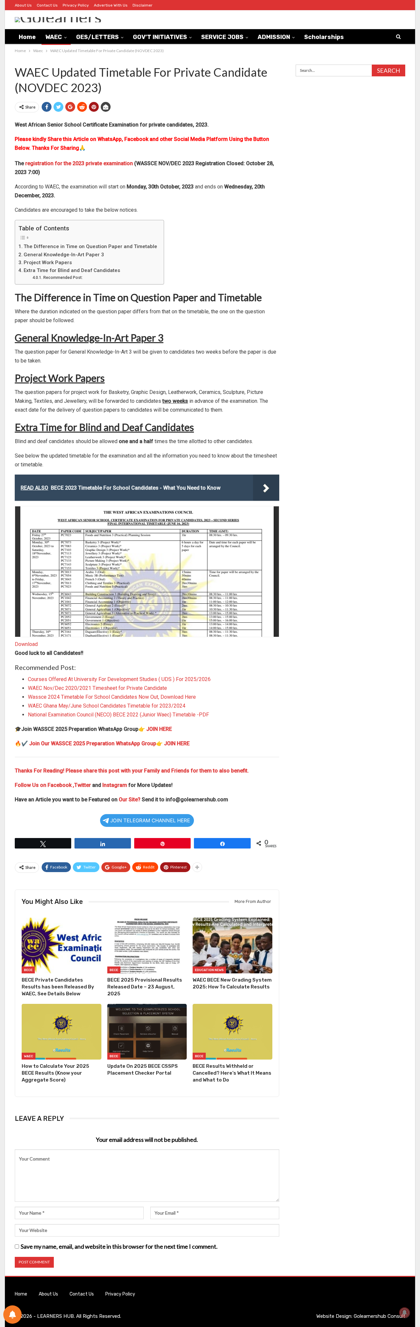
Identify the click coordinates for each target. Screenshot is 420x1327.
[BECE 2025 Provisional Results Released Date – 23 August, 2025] (147, 945)
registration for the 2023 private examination (79, 163)
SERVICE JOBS (222, 37)
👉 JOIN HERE (155, 729)
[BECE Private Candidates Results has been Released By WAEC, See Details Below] (61, 945)
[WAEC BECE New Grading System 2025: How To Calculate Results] (232, 945)
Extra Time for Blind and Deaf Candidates (72, 270)
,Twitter (82, 785)
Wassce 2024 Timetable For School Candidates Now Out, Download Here (112, 697)
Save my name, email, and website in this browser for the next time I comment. (119, 1246)
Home (27, 37)
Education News (209, 970)
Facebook (60, 785)
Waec (28, 1056)
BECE (28, 970)
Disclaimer (143, 5)
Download (26, 644)
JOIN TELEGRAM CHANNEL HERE (150, 820)
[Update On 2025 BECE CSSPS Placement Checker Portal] (147, 1032)
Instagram (114, 785)
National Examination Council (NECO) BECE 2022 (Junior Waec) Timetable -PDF (118, 715)
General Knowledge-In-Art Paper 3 (64, 255)
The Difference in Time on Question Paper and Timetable (90, 246)
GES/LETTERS (97, 37)
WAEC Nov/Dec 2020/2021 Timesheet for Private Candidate (97, 688)
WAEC (53, 37)
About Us (23, 5)
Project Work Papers (48, 262)
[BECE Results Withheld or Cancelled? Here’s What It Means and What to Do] (232, 1032)
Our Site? (129, 799)
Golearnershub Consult (379, 1316)
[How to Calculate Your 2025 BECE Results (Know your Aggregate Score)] (61, 1032)
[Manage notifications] (404, 1312)
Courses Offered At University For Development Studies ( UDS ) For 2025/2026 (119, 679)
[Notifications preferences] (12, 1314)
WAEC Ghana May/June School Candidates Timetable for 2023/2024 (106, 706)
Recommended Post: (62, 277)
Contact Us (47, 5)
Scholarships (324, 37)
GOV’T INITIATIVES (160, 37)
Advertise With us (111, 5)
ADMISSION (274, 37)
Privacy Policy (76, 5)
